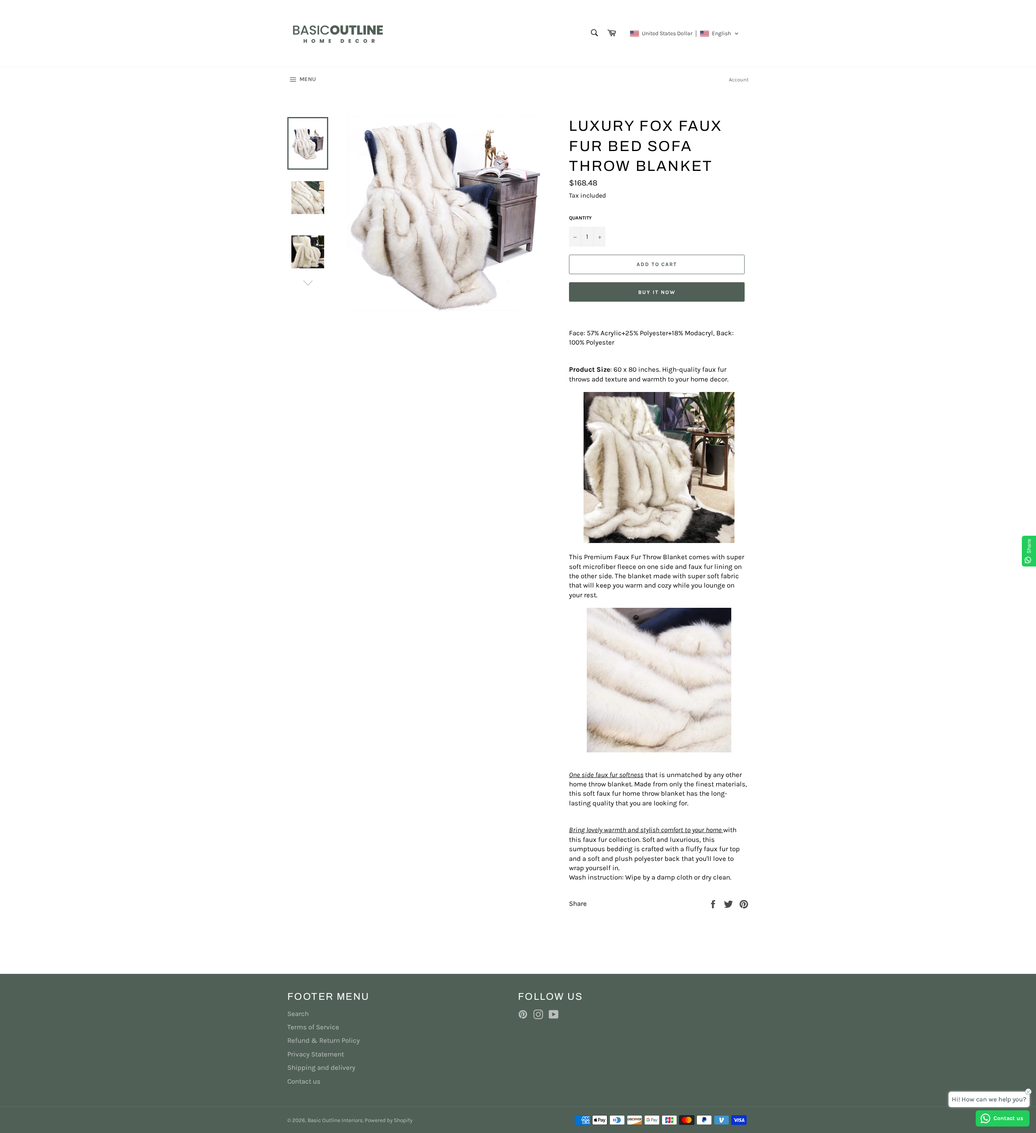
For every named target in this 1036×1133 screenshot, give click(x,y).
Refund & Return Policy (323, 1040)
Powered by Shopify (388, 1120)
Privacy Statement (315, 1054)
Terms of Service (313, 1027)
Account (739, 80)
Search (298, 1013)
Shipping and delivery (321, 1067)
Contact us (304, 1081)
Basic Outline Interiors (335, 1120)
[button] (684, 33)
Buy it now (656, 292)
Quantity (580, 218)
